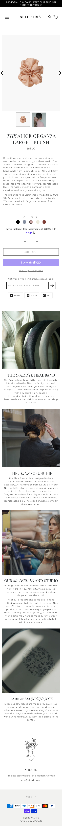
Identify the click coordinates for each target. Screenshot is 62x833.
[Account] (49, 17)
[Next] (58, 73)
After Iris (35, 818)
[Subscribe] (52, 285)
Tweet (17, 295)
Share (33, 295)
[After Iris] (31, 17)
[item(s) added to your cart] (56, 17)
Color (31, 217)
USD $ (29, 797)
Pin (48, 295)
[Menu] (7, 17)
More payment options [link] (31, 270)
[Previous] (3, 73)
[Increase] (36, 241)
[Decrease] (25, 241)
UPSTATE (37, 821)
